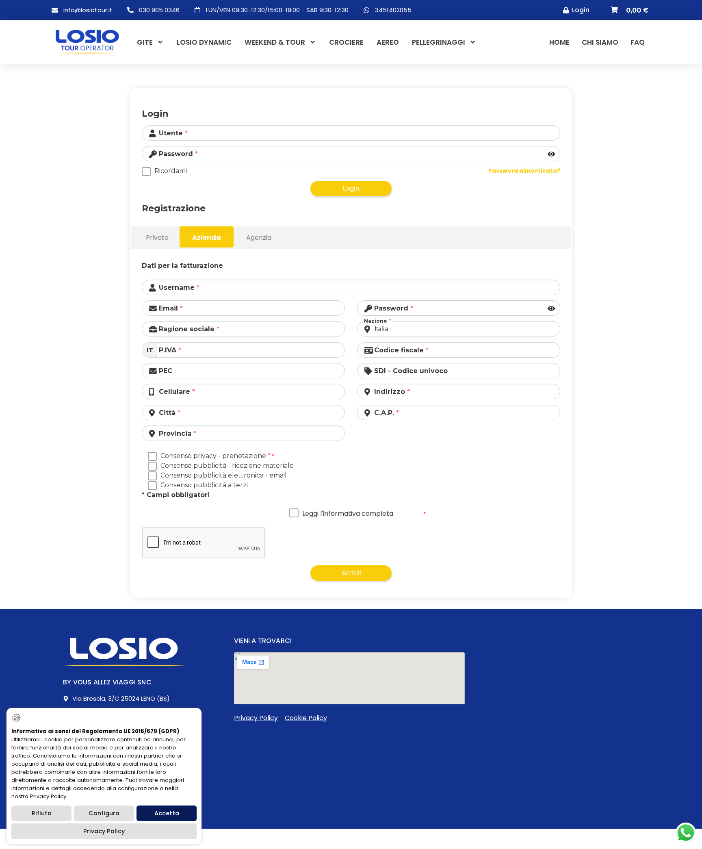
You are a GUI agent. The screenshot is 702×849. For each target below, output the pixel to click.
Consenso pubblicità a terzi (204, 485)
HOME (559, 42)
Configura (104, 813)
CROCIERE (346, 42)
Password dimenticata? (524, 171)
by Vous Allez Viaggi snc (107, 682)
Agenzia (258, 237)
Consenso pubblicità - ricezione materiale (227, 465)
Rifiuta (42, 813)
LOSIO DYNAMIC (204, 42)
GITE (145, 42)
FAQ (637, 42)
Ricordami (170, 171)
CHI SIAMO (600, 42)
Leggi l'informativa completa (347, 513)
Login (351, 188)
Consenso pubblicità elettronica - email (223, 475)
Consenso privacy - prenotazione (215, 456)
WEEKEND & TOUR (275, 42)
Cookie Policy (306, 718)
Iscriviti (351, 572)
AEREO (388, 42)
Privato (157, 237)
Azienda (206, 237)
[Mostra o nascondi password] (552, 154)
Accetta (166, 813)
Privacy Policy (256, 718)
